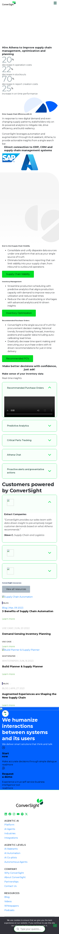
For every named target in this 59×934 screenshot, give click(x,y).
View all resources (16, 589)
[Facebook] (10, 814)
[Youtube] (18, 814)
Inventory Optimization (19, 313)
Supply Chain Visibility (18, 274)
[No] (55, 925)
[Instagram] (14, 814)
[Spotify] (22, 814)
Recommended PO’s (17, 358)
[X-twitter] (26, 814)
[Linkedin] (5, 814)
